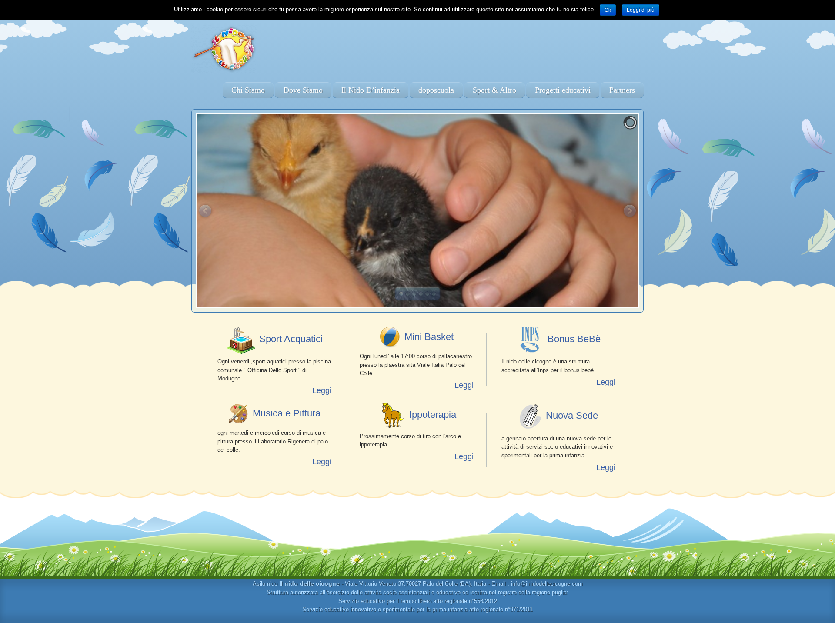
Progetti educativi (563, 90)
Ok (608, 10)
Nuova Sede (572, 415)
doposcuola (436, 90)
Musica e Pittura (287, 413)
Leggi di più (641, 10)
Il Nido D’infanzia (370, 90)
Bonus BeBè (574, 338)
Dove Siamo (303, 90)
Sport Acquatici (291, 338)
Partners (622, 90)
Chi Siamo (248, 90)
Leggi (321, 390)
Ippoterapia (432, 414)
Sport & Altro (494, 90)
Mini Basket (429, 336)
